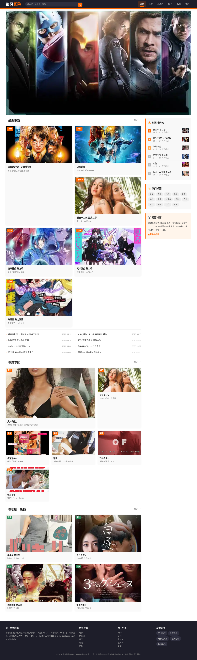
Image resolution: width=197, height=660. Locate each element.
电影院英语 (162, 639)
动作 (151, 194)
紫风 (13, 4)
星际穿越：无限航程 (162, 138)
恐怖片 (120, 643)
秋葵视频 (173, 633)
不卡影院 (162, 633)
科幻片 (120, 639)
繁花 (155, 163)
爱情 (183, 194)
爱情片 (120, 646)
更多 (136, 119)
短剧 (187, 4)
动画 (159, 199)
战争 (159, 205)
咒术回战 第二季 (160, 155)
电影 (151, 4)
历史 (151, 205)
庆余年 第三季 (159, 129)
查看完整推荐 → (155, 234)
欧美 (175, 205)
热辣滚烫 (157, 146)
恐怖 (175, 194)
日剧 (185, 199)
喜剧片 (120, 636)
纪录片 (168, 199)
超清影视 (162, 644)
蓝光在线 (175, 639)
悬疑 (151, 199)
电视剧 (160, 4)
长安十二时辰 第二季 (162, 172)
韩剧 (177, 199)
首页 (142, 4)
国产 (167, 205)
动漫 (179, 4)
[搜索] (80, 5)
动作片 (120, 633)
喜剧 (159, 194)
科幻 (167, 194)
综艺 (170, 4)
